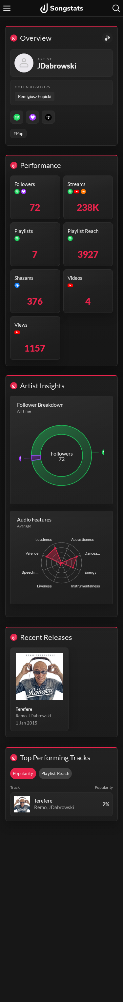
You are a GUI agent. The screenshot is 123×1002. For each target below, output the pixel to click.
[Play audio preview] (22, 804)
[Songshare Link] (107, 37)
